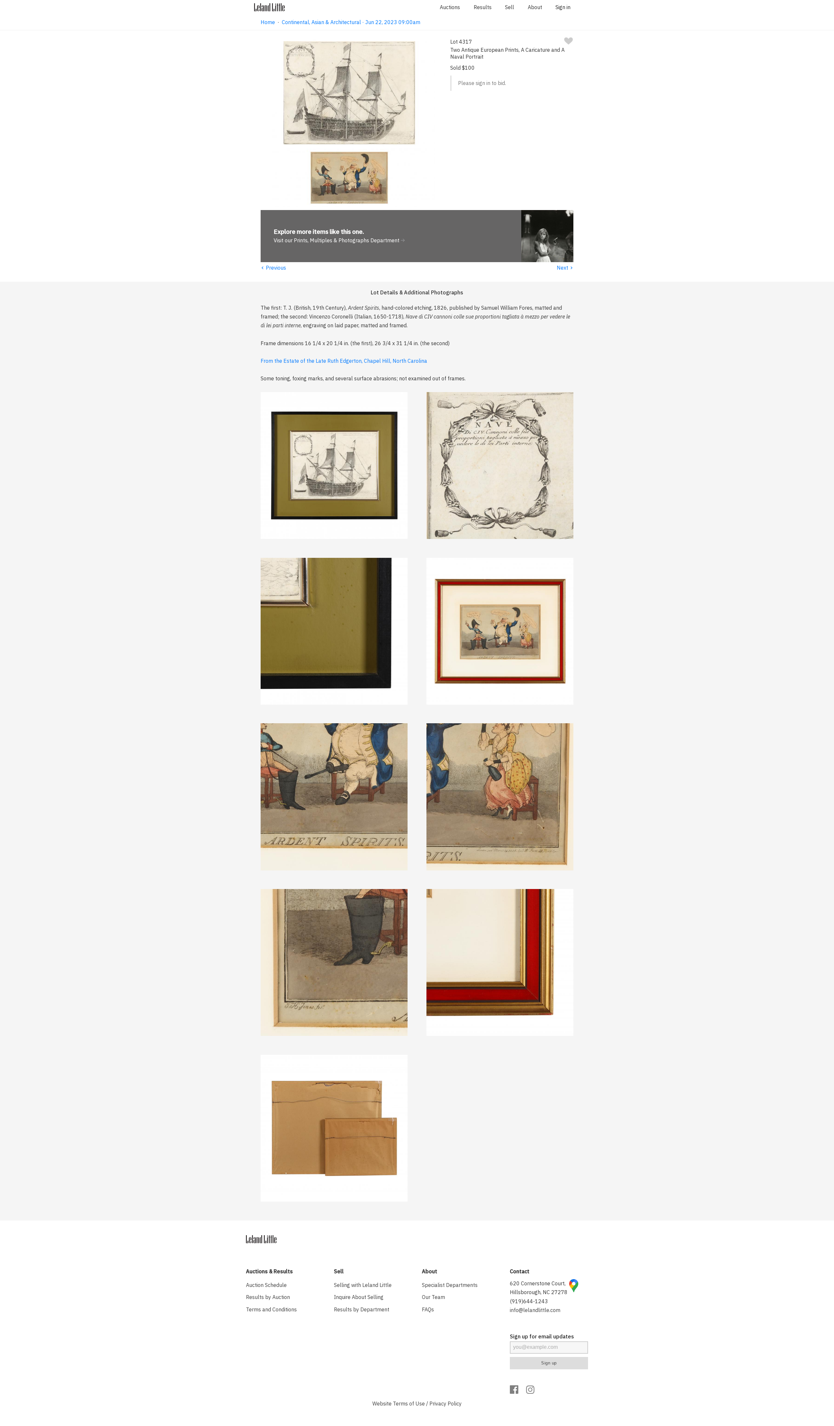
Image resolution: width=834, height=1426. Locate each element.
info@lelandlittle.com (535, 1310)
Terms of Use (409, 1403)
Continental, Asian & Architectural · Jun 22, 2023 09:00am (351, 22)
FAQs (428, 1309)
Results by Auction (268, 1297)
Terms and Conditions (271, 1309)
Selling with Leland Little (363, 1285)
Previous (273, 267)
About (535, 7)
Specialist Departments (450, 1285)
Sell (509, 7)
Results (483, 7)
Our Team (433, 1297)
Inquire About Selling (358, 1297)
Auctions (450, 7)
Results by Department (361, 1309)
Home (268, 22)
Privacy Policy (445, 1403)
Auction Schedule (266, 1285)
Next (565, 267)
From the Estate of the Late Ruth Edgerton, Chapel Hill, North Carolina (344, 361)
